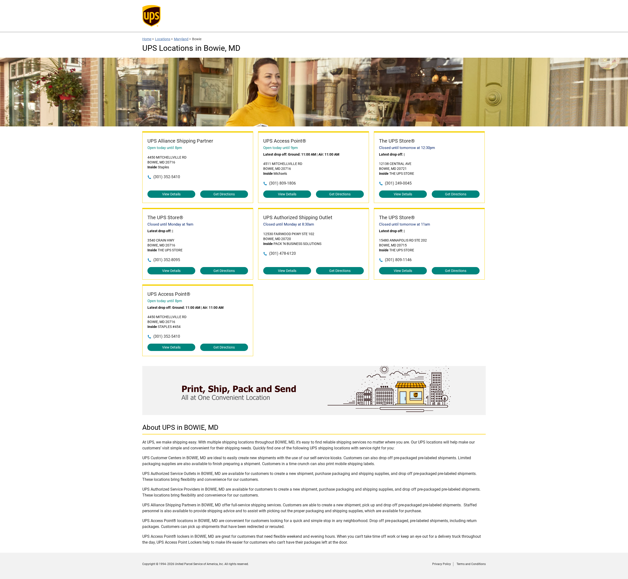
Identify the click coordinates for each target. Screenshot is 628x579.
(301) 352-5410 (166, 177)
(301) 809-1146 (398, 259)
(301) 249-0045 (398, 183)
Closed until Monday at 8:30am (288, 224)
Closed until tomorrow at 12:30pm (407, 148)
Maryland (181, 39)
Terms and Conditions (471, 564)
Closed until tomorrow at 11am (404, 224)
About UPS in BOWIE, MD (180, 427)
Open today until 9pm (280, 148)
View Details (171, 194)
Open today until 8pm (164, 148)
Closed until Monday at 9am (170, 224)
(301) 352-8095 (166, 259)
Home (146, 39)
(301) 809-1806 (282, 183)
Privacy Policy (441, 564)
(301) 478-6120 (282, 253)
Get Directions (224, 194)
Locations (162, 39)
